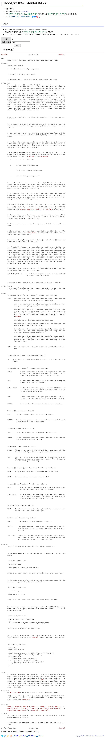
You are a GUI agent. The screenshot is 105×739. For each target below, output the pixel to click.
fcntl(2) (34, 707)
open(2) (23, 210)
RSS (16, 736)
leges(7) (17, 316)
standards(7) (27, 699)
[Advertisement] (93, 10)
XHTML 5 (32, 736)
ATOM (23, 736)
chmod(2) (4, 55)
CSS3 (41, 736)
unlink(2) (32, 156)
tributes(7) (11, 710)
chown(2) (18, 707)
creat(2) (30, 210)
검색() (17, 45)
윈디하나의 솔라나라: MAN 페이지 (34, 32)
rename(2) (44, 156)
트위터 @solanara (18, 17)
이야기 (57, 14)
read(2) (38, 210)
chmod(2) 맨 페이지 (30, 14)
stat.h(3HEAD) (55, 708)
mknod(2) (40, 680)
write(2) (49, 210)
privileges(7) (22, 710)
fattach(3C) (31, 233)
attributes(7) (15, 692)
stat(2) (35, 637)
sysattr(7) (45, 710)
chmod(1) (10, 707)
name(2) (10, 708)
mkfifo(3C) (44, 708)
